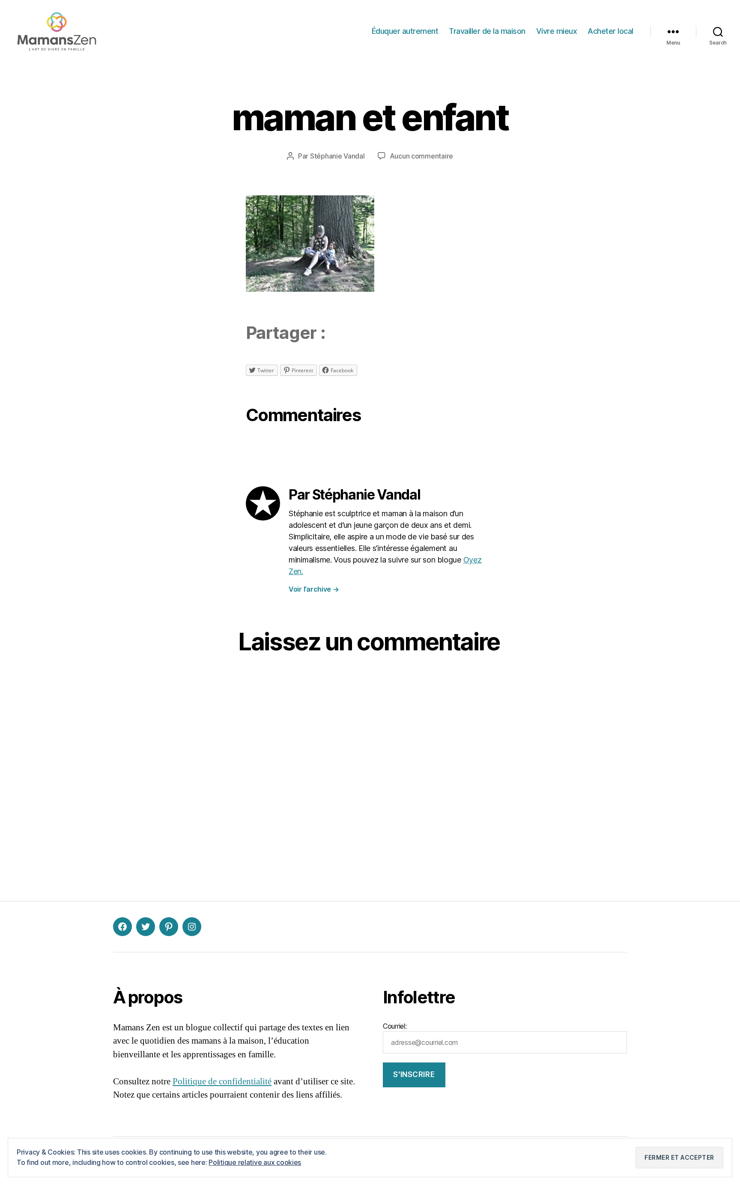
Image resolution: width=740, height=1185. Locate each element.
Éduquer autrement (405, 31)
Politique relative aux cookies (255, 1162)
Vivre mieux (556, 31)
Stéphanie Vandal (337, 156)
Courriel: (395, 1026)
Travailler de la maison (487, 31)
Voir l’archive (314, 589)
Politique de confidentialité (222, 1081)
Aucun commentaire (421, 156)
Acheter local (610, 31)
